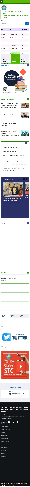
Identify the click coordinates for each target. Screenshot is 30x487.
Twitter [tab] (15, 315)
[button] (24, 179)
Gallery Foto (4, 435)
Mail (2, 20)
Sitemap (3, 432)
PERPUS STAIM (5, 65)
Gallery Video (4, 447)
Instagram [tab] (24, 315)
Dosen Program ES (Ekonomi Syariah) (15, 58)
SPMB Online (4, 426)
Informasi (3, 456)
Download (3, 450)
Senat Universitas (5, 429)
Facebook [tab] (6, 315)
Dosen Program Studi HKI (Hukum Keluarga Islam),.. (23, 60)
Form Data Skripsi (5, 441)
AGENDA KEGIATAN (15, 387)
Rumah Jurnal (4, 438)
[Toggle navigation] (28, 1)
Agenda (3, 453)
